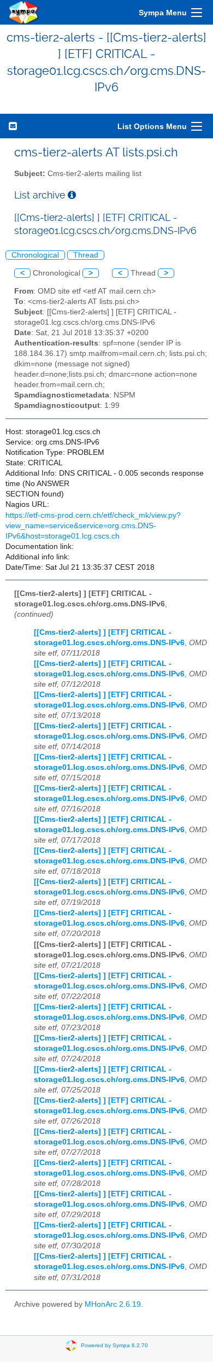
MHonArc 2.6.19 (113, 1304)
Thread (85, 255)
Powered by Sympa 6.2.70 (114, 1345)
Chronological (35, 255)
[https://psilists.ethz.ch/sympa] (24, 12)
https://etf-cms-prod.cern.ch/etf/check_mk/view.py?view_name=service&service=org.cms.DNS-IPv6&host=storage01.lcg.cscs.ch (93, 525)
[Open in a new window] (72, 195)
